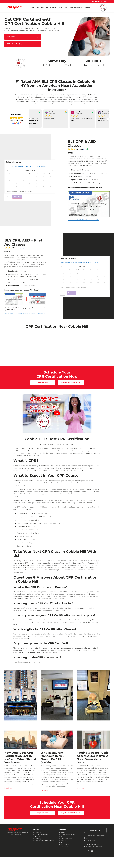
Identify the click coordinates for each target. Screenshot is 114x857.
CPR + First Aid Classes (48, 7)
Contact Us (62, 840)
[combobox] (30, 165)
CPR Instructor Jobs (76, 7)
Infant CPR (36, 836)
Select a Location (13, 162)
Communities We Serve (67, 834)
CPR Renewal (37, 838)
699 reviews (19, 120)
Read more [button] (34, 125)
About (66, 7)
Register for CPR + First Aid (70, 382)
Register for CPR (42, 382)
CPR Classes (35, 7)
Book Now (17, 196)
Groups (60, 7)
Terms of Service (64, 844)
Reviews (61, 836)
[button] (108, 119)
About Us (62, 832)
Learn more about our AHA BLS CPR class (83, 219)
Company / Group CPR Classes (43, 840)
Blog (60, 842)
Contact (87, 7)
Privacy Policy (63, 846)
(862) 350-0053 (97, 1)
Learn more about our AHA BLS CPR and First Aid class (25, 313)
